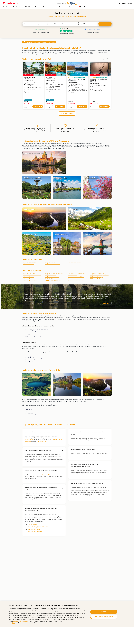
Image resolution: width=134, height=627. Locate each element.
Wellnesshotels (29, 439)
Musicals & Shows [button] (17, 6)
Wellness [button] (45, 6)
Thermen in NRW (32, 524)
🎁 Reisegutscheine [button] (84, 6)
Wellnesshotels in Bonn (34, 529)
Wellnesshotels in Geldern (35, 531)
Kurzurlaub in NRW (33, 528)
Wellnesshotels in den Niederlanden (38, 526)
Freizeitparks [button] (6, 6)
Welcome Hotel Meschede (49, 475)
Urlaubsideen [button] (72, 6)
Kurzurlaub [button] (53, 6)
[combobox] (26, 24)
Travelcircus (74, 440)
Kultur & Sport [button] (28, 6)
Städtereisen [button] (62, 6)
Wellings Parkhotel (42, 441)
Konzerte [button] (37, 6)
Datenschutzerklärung (20, 621)
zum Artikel (106, 303)
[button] (6, 7)
